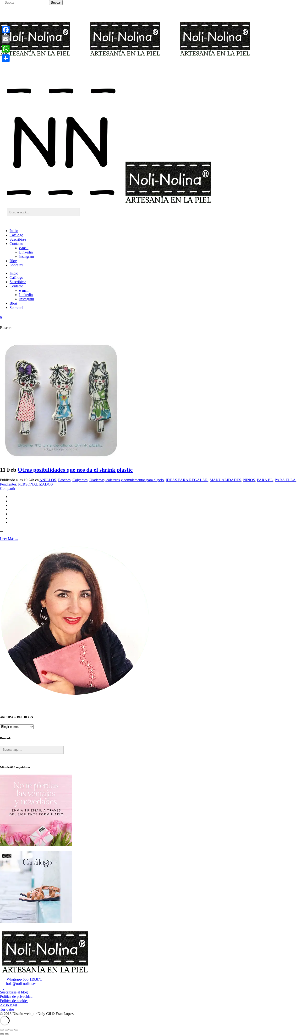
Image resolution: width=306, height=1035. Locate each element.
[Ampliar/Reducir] (2, 1029)
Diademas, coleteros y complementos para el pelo (126, 480)
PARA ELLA (285, 480)
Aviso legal (8, 1005)
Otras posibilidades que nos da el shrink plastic (75, 470)
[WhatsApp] (6, 48)
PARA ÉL (265, 480)
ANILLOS (47, 480)
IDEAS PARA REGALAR (187, 480)
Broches (64, 480)
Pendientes (8, 484)
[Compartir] (6, 58)
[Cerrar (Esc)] (16, 1029)
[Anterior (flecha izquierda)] (2, 1034)
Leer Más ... (9, 539)
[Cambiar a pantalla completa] (7, 1029)
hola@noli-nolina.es (19, 984)
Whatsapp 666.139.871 (23, 979)
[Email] (6, 39)
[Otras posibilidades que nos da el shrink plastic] (61, 460)
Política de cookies (14, 1001)
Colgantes (79, 480)
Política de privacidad (16, 996)
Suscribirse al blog (14, 992)
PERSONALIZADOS (35, 484)
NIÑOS (249, 480)
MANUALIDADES (225, 480)
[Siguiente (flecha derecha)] (7, 1034)
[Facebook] (6, 29)
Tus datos (7, 1009)
